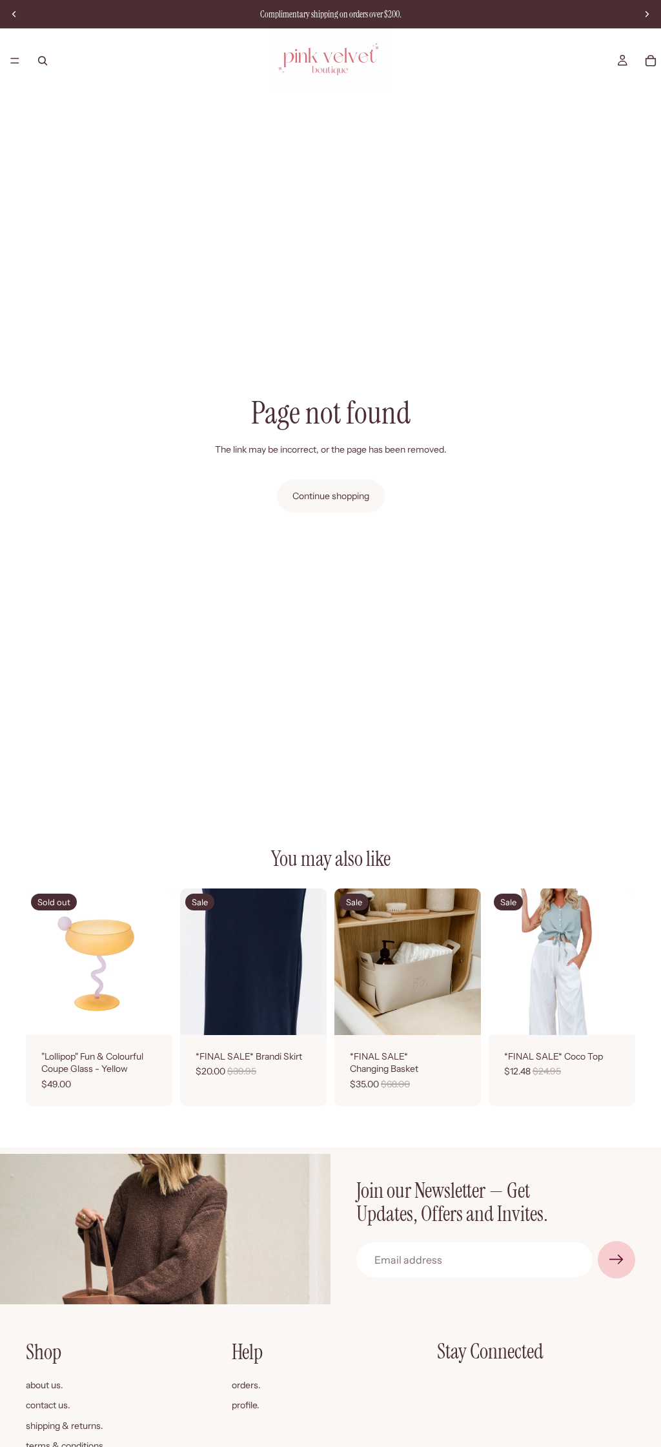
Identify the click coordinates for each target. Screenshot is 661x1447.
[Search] (42, 60)
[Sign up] (616, 1259)
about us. (44, 1384)
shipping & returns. (64, 1426)
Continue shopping (330, 496)
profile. (245, 1405)
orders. (246, 1384)
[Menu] (15, 61)
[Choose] (306, 1015)
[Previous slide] (14, 14)
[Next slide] (647, 14)
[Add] (461, 1015)
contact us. (48, 1405)
